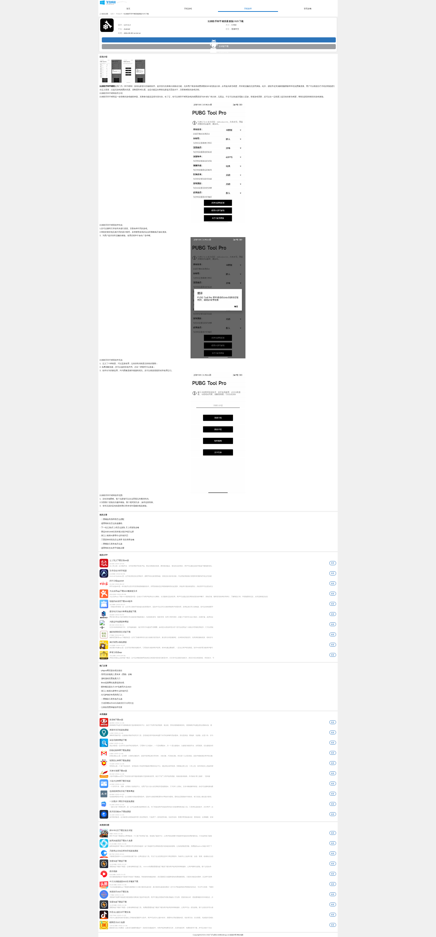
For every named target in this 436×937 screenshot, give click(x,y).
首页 (128, 8)
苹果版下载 (218, 46)
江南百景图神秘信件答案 (111, 707)
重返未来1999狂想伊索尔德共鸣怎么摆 (117, 532)
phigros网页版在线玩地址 (111, 670)
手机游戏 (188, 8)
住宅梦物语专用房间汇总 (111, 695)
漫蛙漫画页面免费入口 (110, 678)
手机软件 (248, 8)
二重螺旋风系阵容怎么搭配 (112, 519)
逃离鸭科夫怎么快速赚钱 (111, 523)
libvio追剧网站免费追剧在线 (112, 683)
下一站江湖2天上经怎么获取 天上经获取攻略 (120, 527)
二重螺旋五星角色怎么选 (111, 544)
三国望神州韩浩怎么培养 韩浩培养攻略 (117, 540)
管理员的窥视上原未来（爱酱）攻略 (116, 674)
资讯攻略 (308, 8)
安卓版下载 (218, 39)
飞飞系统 (213, 935)
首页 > (112, 14)
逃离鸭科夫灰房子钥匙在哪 (112, 548)
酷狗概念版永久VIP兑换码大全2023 (116, 687)
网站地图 (240, 935)
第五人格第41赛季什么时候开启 (114, 535)
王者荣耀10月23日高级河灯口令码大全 (117, 703)
